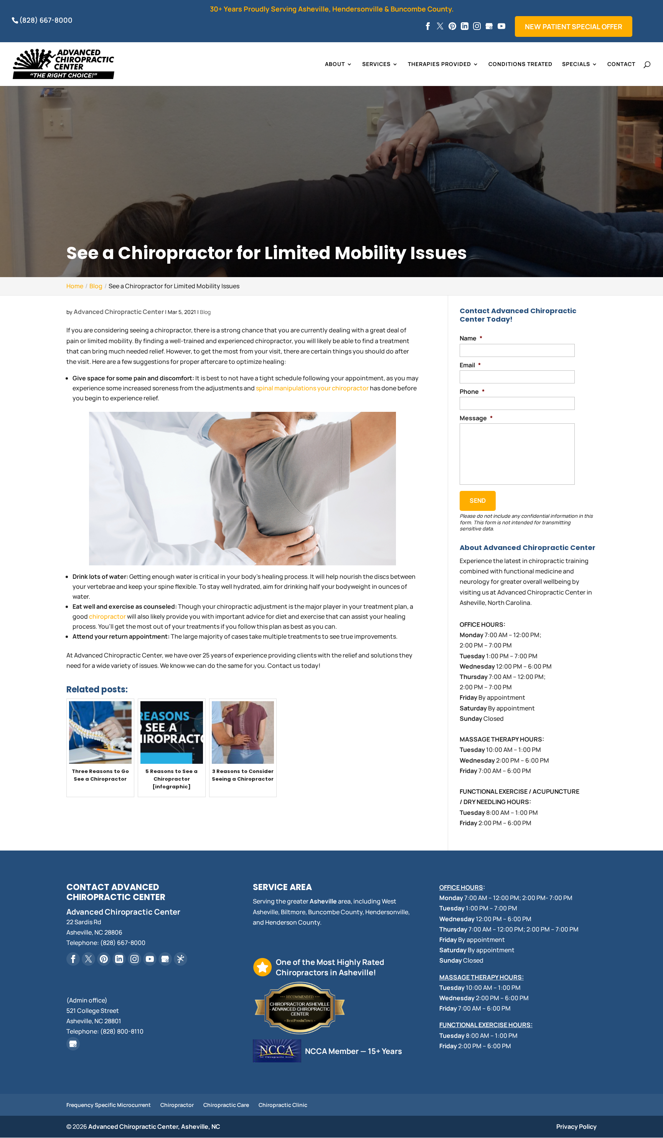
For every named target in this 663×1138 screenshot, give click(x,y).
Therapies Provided (439, 64)
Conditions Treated (520, 64)
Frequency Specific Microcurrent (108, 1104)
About (335, 64)
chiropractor (107, 616)
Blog (205, 311)
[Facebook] (428, 26)
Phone (472, 392)
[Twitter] (440, 26)
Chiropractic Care (226, 1104)
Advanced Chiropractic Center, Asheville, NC (154, 1126)
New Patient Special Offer (573, 26)
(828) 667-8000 (46, 20)
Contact (621, 64)
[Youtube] (501, 26)
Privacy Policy (576, 1126)
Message (476, 418)
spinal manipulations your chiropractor (312, 388)
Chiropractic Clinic (283, 1104)
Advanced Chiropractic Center (119, 311)
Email (470, 365)
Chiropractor (177, 1104)
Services (376, 64)
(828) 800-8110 (121, 1031)
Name (471, 338)
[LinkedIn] (464, 26)
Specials (576, 64)
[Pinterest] (452, 26)
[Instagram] (477, 26)
